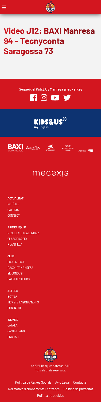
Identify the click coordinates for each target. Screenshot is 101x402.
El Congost (16, 273)
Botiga (12, 296)
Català (13, 325)
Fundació (14, 308)
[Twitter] (67, 97)
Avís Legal (62, 382)
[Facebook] (33, 97)
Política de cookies (50, 396)
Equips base (16, 262)
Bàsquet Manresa (20, 268)
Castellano (16, 331)
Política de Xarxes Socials (33, 382)
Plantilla (15, 244)
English (13, 337)
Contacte (79, 382)
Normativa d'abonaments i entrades (34, 389)
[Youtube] (55, 97)
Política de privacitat (78, 389)
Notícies (13, 204)
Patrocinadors (19, 279)
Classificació (17, 239)
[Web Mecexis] (50, 173)
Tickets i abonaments (23, 302)
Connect (14, 215)
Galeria (13, 210)
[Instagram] (44, 97)
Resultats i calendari (23, 233)
